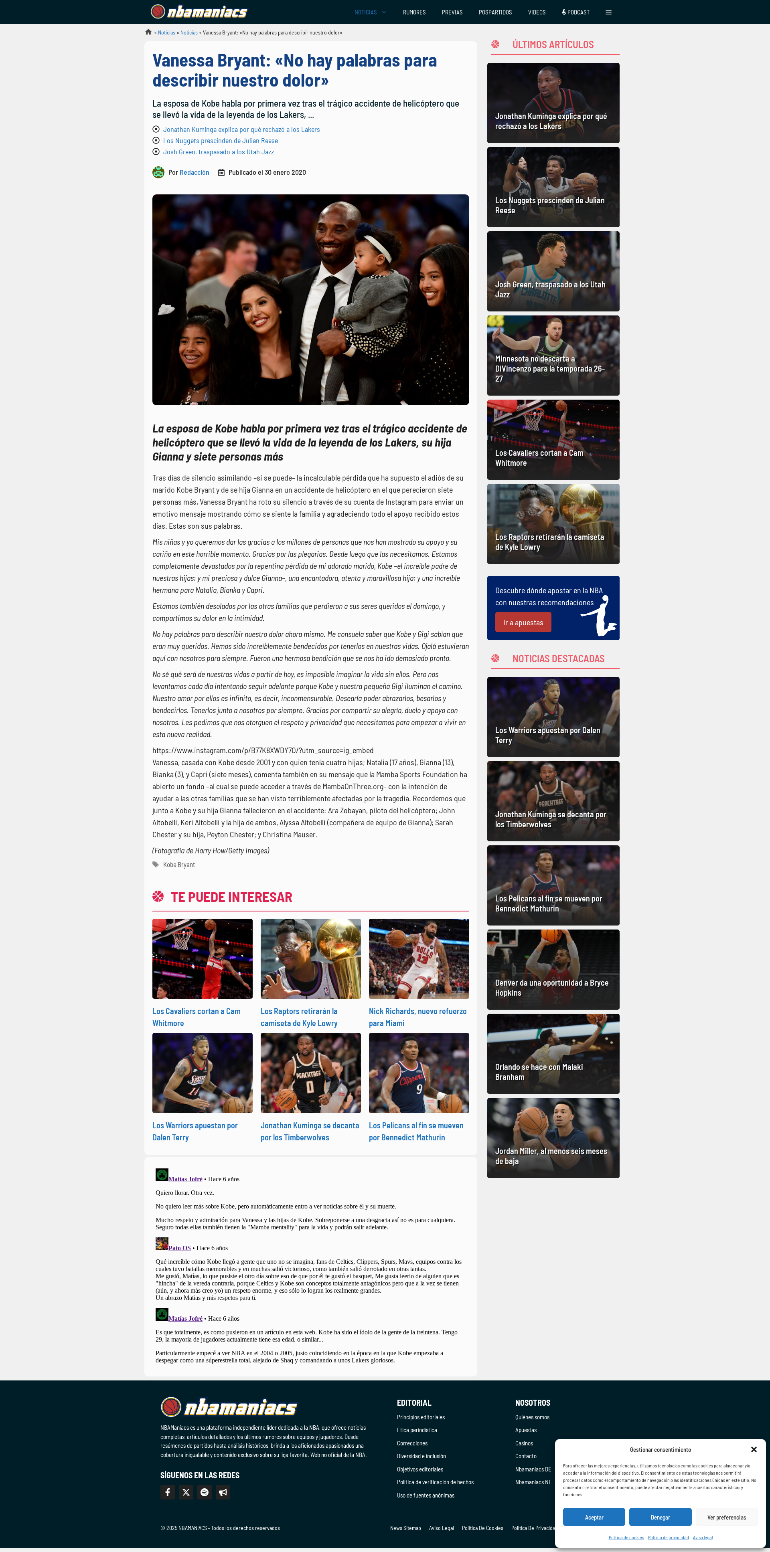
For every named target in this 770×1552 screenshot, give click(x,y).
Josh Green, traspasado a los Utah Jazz (218, 151)
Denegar (660, 1517)
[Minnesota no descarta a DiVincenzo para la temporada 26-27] (553, 355)
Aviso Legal (441, 1527)
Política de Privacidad (534, 1527)
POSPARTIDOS (495, 12)
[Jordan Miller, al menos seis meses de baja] (553, 1138)
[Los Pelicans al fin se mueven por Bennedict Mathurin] (553, 885)
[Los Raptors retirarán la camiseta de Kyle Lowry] (553, 524)
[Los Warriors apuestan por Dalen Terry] (553, 717)
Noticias (166, 32)
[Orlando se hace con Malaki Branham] (553, 1054)
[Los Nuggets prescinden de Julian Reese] (553, 187)
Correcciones (412, 1443)
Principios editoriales (421, 1417)
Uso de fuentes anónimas (425, 1495)
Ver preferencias (726, 1517)
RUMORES (414, 12)
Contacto (526, 1455)
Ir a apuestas (523, 622)
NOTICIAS (366, 12)
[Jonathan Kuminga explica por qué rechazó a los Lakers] (553, 103)
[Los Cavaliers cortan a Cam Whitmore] (553, 440)
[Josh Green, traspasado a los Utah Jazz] (553, 271)
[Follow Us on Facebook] (167, 1492)
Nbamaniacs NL (533, 1481)
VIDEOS (537, 12)
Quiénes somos (532, 1417)
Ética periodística (417, 1429)
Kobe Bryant (179, 864)
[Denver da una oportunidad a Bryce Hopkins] (553, 970)
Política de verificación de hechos (435, 1481)
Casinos (524, 1443)
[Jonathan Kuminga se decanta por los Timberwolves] (553, 801)
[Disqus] (310, 1265)
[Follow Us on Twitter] (186, 1492)
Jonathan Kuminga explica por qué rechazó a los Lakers (241, 129)
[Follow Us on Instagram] (204, 1492)
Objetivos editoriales (420, 1469)
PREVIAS (452, 12)
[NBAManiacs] (199, 12)
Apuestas (526, 1429)
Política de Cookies (482, 1527)
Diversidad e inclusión (421, 1455)
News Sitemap (405, 1527)
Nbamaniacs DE (533, 1469)
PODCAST (578, 12)
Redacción (194, 172)
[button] (754, 1449)
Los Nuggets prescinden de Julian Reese (220, 140)
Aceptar (594, 1517)
